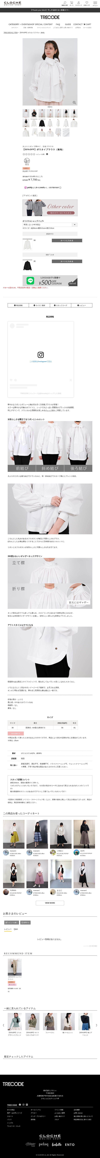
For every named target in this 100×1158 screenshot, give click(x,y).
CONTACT (78, 24)
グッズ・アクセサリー (38, 1116)
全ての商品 (11, 1110)
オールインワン (36, 1110)
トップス (10, 1123)
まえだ (59, 890)
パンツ (9, 1119)
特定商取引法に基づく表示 (82, 1119)
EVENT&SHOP (28, 24)
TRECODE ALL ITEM (11, 33)
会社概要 (77, 1110)
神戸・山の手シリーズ (14, 1113)
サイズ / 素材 (40, 305)
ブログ (57, 1119)
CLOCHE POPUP (63, 853)
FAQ (58, 24)
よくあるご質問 (60, 1113)
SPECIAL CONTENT (44, 24)
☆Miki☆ (60, 851)
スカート (10, 1116)
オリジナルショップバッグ (34, 221)
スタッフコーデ (61, 305)
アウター (34, 1113)
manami (13, 851)
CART (88, 24)
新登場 (33, 1119)
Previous (3, 1025)
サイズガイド (15, 733)
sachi (82, 851)
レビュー (83, 305)
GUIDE (68, 24)
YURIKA (13, 890)
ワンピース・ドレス (13, 1126)
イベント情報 (59, 1110)
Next (97, 1025)
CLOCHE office (62, 893)
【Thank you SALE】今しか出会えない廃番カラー (50, 10)
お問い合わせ (78, 1113)
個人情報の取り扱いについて (83, 1116)
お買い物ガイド (60, 1116)
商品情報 (19, 305)
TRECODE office (16, 853)
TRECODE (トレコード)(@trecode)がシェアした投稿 (40, 393)
